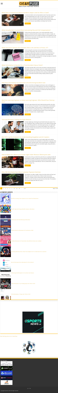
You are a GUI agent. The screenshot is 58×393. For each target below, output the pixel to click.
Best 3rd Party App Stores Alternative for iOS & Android (22, 262)
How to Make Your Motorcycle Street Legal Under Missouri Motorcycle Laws (26, 154)
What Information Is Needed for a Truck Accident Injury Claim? (22, 65)
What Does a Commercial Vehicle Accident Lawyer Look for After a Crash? (25, 12)
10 (14, 188)
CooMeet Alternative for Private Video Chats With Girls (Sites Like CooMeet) (26, 241)
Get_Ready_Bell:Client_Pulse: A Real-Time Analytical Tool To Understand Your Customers (28, 251)
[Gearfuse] (29, 4)
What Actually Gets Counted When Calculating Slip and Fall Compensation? (26, 30)
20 (16, 188)
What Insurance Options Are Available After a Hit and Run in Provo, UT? (25, 48)
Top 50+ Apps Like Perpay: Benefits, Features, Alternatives (22, 209)
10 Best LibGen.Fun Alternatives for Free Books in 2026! (22, 230)
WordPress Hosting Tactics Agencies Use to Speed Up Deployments (24, 198)
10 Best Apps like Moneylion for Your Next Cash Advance (22, 272)
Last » (25, 188)
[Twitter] (30, 388)
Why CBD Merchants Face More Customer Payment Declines (21, 172)
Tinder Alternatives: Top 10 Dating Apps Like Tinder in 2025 (23, 283)
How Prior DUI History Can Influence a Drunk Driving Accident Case (23, 83)
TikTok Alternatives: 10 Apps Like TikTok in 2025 (20, 294)
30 (19, 188)
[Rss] (27, 388)
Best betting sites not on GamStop (8, 336)
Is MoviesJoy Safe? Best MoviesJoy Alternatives (20, 219)
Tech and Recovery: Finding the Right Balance (16, 119)
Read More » (28, 23)
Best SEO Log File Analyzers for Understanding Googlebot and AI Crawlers (25, 137)
